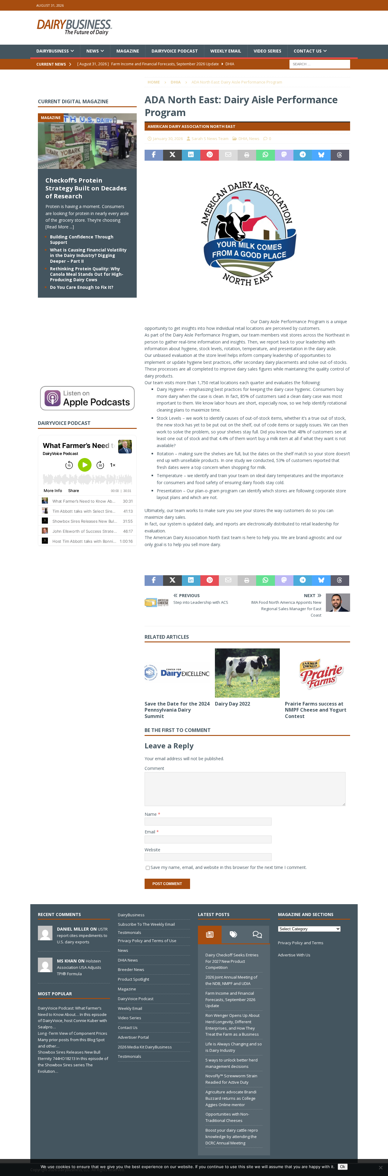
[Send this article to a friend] (228, 155)
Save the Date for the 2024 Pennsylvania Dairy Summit (177, 710)
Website (152, 850)
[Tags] (233, 934)
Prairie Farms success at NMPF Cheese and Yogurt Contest (315, 710)
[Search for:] (319, 64)
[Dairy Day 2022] (247, 672)
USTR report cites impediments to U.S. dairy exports (82, 935)
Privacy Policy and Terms (300, 942)
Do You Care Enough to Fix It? (81, 287)
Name (151, 814)
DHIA (243, 138)
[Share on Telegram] (302, 155)
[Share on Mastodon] (284, 155)
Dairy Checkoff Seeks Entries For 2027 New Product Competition (232, 961)
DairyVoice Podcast (175, 51)
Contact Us (308, 51)
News (92, 51)
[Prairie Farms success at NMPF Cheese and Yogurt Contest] (317, 672)
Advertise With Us (294, 955)
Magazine (127, 51)
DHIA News (128, 960)
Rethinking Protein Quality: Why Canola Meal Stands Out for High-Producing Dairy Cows (86, 274)
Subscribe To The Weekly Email (146, 924)
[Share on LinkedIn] (191, 155)
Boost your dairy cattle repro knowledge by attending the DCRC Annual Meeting (232, 1136)
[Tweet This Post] (172, 155)
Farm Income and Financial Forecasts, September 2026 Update (230, 999)
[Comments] (257, 934)
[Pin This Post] (209, 155)
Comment (154, 768)
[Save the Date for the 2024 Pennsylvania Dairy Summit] (177, 672)
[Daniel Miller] (45, 937)
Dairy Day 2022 (232, 703)
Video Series (267, 51)
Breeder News (131, 969)
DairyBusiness (52, 51)
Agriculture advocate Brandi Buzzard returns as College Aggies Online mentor (231, 1098)
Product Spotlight (133, 979)
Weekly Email (225, 51)
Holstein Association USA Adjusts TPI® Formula (79, 967)
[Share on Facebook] (154, 155)
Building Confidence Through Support (81, 239)
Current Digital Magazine (73, 101)
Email (150, 832)
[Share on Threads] (340, 155)
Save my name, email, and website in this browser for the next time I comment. (229, 867)
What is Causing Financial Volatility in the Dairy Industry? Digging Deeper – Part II (88, 255)
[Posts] (210, 934)
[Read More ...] (59, 227)
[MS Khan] (45, 969)
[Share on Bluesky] (321, 155)
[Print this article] (247, 155)
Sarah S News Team (210, 138)
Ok (342, 1166)
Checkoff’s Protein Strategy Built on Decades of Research (86, 188)
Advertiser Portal (133, 1037)
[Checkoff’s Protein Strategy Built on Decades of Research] (87, 165)
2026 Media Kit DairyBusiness (145, 1047)
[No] (380, 1167)
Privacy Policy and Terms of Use (147, 940)
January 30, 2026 (168, 138)
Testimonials (129, 932)
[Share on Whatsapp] (265, 155)
